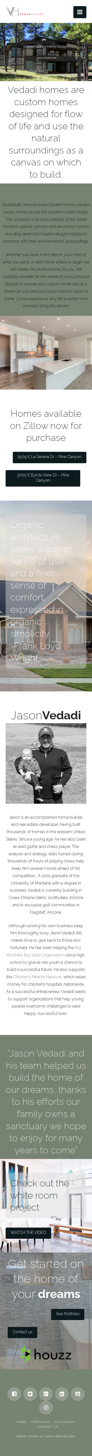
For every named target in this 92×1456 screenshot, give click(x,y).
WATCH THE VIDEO (28, 1232)
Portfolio (40, 1422)
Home (21, 1422)
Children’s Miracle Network (37, 976)
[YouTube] (78, 1394)
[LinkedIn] (62, 1394)
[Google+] (46, 1394)
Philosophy (65, 1422)
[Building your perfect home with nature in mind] (25, 10)
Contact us (22, 1331)
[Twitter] (30, 1394)
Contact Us (48, 1427)
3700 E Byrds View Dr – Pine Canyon (43, 478)
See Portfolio (67, 1313)
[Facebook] (14, 1394)
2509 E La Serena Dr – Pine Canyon (50, 456)
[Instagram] (46, 1408)
